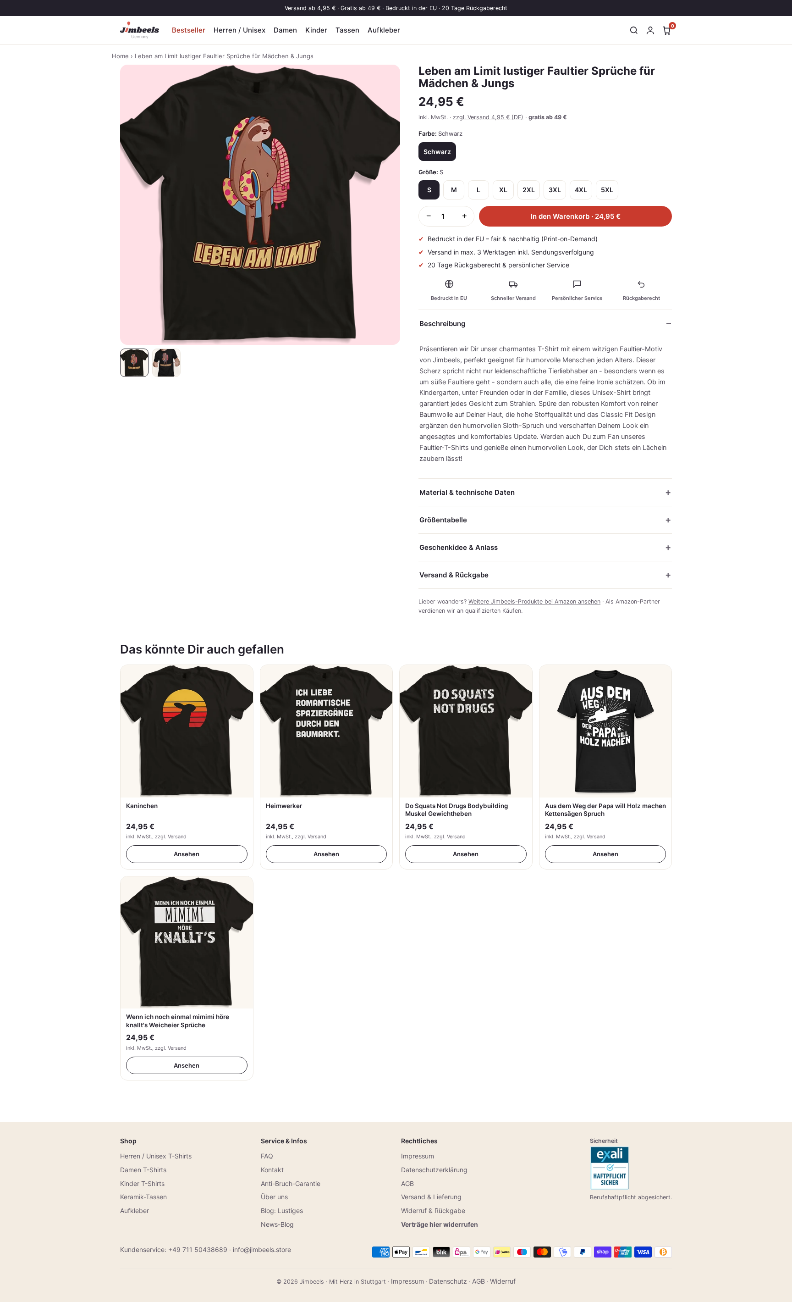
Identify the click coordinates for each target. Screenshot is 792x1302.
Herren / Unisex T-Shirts (156, 1156)
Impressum (417, 1156)
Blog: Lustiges (282, 1210)
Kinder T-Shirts (142, 1183)
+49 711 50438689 (197, 1249)
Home (120, 56)
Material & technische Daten (467, 492)
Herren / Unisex (239, 30)
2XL (528, 190)
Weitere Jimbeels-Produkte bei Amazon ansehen (534, 601)
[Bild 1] (134, 363)
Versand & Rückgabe (454, 575)
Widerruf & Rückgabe (433, 1210)
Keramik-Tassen (143, 1197)
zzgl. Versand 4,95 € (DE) (488, 117)
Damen (285, 30)
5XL (607, 190)
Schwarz (437, 151)
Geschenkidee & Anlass (458, 547)
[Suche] (634, 30)
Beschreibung (442, 323)
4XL (581, 190)
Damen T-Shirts (143, 1170)
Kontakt (272, 1170)
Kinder (316, 30)
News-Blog (277, 1224)
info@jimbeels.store (262, 1249)
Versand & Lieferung (431, 1197)
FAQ (267, 1156)
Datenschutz (448, 1281)
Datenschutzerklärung (434, 1170)
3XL (555, 190)
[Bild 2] (166, 363)
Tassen (347, 30)
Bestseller (188, 30)
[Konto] (650, 30)
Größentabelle (443, 519)
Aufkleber (384, 30)
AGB (407, 1183)
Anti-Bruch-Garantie (290, 1183)
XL (503, 190)
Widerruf (503, 1281)
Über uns (274, 1197)
